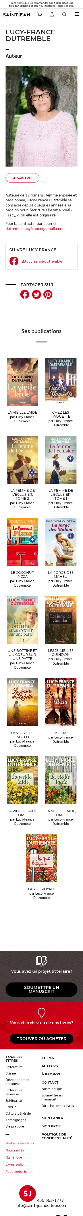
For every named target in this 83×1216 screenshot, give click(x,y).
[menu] (77, 14)
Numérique (14, 1157)
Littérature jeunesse (14, 1092)
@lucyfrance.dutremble (42, 260)
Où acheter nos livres (58, 1106)
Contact (50, 1082)
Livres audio (15, 1164)
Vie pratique (15, 1126)
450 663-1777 (50, 1200)
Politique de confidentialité (57, 1136)
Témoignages (16, 1120)
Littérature (14, 1067)
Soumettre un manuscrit (41, 989)
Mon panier (52, 1118)
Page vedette (16, 1171)
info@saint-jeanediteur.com (41, 1205)
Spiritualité (14, 1100)
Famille (11, 1107)
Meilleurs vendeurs (20, 1143)
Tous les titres (14, 1059)
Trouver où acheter (41, 1038)
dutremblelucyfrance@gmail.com (35, 228)
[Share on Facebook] (23, 294)
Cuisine (11, 1073)
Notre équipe (52, 1089)
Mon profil (53, 1126)
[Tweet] (35, 294)
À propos (51, 1074)
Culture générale (18, 1113)
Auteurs (50, 1066)
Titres (48, 1058)
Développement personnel (18, 1082)
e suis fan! (22, 178)
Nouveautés (15, 1150)
